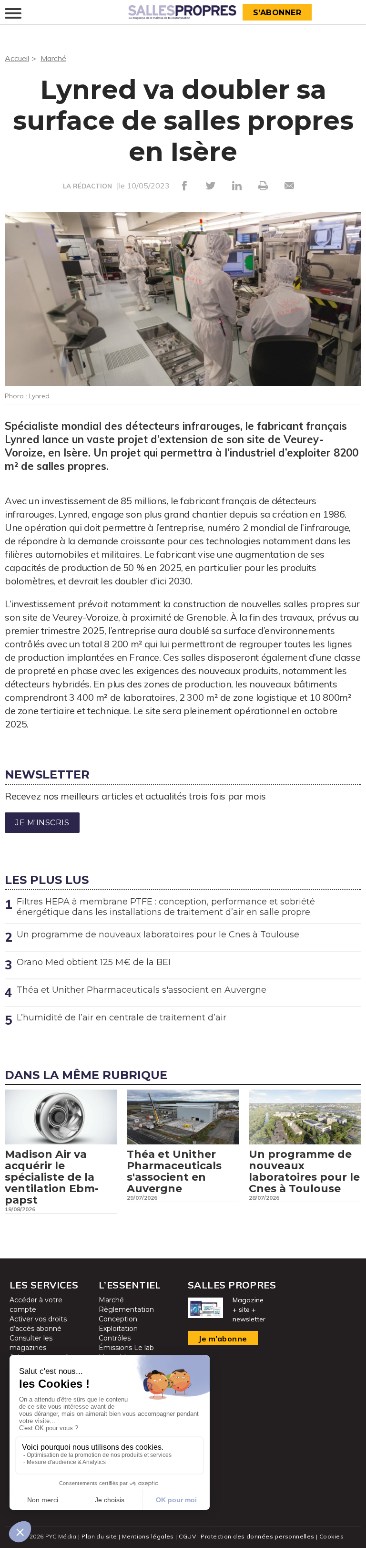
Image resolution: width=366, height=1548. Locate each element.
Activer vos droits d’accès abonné (38, 1324)
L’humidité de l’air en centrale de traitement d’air (121, 1017)
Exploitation (118, 1328)
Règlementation (126, 1309)
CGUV (187, 1536)
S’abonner (277, 12)
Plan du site (99, 1536)
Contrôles (115, 1338)
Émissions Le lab (126, 1347)
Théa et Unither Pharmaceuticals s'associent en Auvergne (141, 990)
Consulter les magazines (31, 1343)
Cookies (331, 1536)
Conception (118, 1319)
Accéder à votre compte (36, 1305)
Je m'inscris (42, 822)
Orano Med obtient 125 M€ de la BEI (94, 962)
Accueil (17, 58)
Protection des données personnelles (257, 1536)
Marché (53, 58)
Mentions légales (148, 1536)
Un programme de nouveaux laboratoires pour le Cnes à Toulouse (158, 934)
